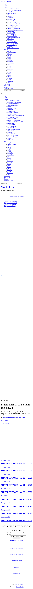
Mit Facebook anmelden (16, 540)
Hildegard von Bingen (13, 25)
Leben (9, 73)
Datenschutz (16, 573)
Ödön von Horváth (12, 43)
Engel (9, 57)
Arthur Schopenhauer (13, 11)
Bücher (9, 55)
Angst (9, 51)
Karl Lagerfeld (11, 33)
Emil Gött (10, 18)
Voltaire (9, 46)
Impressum (16, 567)
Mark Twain (10, 39)
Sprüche (6, 87)
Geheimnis (10, 61)
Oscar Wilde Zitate (12, 42)
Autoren (6, 7)
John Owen (10, 31)
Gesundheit (10, 63)
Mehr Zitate (7, 85)
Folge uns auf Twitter (16, 560)
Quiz (5, 5)
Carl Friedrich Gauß (12, 13)
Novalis (9, 40)
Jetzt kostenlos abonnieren (17, 196)
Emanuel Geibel (11, 16)
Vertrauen (10, 81)
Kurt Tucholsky (11, 34)
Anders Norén (20, 587)
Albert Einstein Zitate (13, 8)
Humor (9, 66)
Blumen (9, 54)
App (5, 4)
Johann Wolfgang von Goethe (15, 30)
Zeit (8, 82)
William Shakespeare (13, 48)
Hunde (9, 67)
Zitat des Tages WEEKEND (17, 536)
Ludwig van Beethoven (13, 37)
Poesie (9, 79)
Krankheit (10, 69)
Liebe (8, 76)
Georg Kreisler (11, 19)
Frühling (9, 60)
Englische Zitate (8, 88)
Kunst (9, 72)
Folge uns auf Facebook (16, 554)
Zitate (23, 417)
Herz (8, 64)
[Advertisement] (16, 224)
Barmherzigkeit (11, 52)
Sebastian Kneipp (12, 45)
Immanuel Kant (11, 27)
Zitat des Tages (7, 187)
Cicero (9, 14)
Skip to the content (6, 1)
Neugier (9, 78)
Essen (9, 58)
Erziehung (5, 417)
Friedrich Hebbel (11, 22)
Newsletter (7, 84)
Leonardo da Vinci (12, 36)
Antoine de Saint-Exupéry (14, 10)
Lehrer (9, 75)
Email (8, 534)
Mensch (19, 417)
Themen (6, 49)
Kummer (9, 70)
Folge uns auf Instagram (16, 548)
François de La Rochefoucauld (15, 24)
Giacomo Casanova (12, 21)
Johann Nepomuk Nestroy (14, 28)
